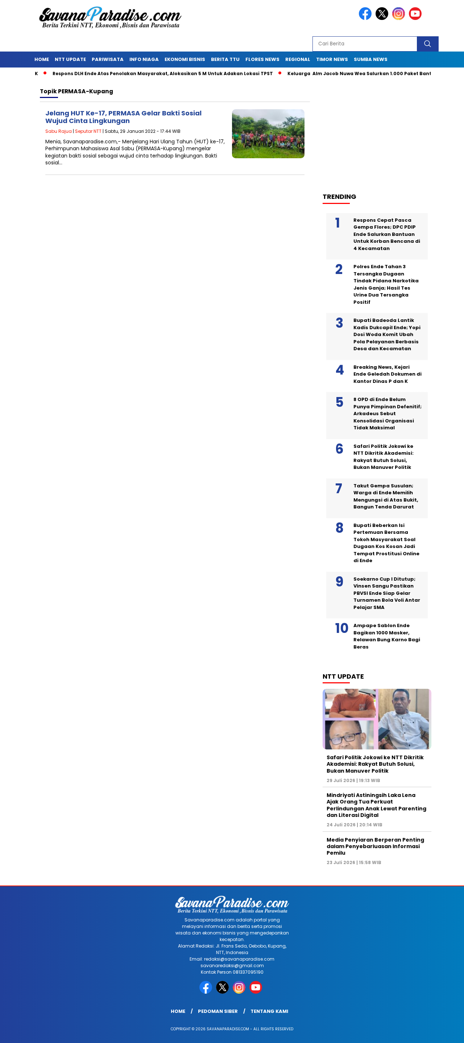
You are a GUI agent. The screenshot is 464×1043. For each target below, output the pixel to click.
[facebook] (366, 18)
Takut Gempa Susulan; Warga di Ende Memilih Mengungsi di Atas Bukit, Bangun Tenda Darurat (385, 496)
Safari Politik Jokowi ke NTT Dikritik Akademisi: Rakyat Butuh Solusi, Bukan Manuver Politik (383, 457)
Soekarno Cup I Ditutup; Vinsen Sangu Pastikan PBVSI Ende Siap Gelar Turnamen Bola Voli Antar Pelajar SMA (386, 593)
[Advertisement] (380, 131)
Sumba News (371, 59)
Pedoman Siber (218, 1011)
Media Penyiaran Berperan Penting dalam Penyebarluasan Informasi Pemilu (375, 846)
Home (41, 59)
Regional (297, 59)
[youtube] (416, 18)
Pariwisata (108, 59)
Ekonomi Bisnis (185, 59)
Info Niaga (144, 59)
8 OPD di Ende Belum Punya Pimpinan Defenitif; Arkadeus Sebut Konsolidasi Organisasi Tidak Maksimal (387, 413)
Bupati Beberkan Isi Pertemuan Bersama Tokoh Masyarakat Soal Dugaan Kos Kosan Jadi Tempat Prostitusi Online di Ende (386, 543)
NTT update (70, 59)
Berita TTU (225, 59)
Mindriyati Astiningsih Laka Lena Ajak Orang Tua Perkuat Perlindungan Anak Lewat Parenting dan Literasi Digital (376, 805)
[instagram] (399, 18)
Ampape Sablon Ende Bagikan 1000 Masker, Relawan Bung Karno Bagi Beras (386, 636)
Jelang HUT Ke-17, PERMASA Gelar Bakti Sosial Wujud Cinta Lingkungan (123, 117)
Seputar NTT (88, 131)
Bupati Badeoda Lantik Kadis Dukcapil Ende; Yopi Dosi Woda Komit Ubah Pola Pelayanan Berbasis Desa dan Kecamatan (386, 334)
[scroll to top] (444, 1031)
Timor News (332, 59)
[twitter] (383, 18)
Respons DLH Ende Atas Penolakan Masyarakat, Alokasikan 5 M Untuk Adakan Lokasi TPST (141, 73)
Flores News (262, 59)
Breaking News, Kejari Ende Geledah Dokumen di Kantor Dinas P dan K (387, 374)
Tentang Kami (269, 1011)
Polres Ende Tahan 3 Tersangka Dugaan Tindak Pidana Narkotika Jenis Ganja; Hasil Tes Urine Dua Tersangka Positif (386, 284)
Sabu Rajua (58, 131)
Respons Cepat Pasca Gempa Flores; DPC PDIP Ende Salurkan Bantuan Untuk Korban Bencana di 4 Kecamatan (386, 234)
